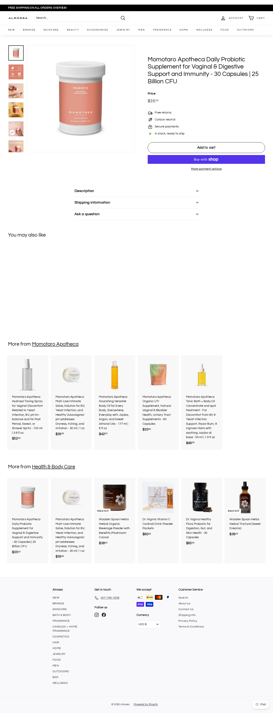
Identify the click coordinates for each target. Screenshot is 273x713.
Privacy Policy (187, 621)
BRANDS (29, 30)
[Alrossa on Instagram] (97, 615)
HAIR (56, 642)
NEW (11, 30)
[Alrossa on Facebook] (104, 615)
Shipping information (92, 202)
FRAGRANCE (162, 30)
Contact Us (186, 609)
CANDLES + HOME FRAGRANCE (65, 628)
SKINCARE (51, 30)
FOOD (224, 30)
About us (184, 603)
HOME (184, 30)
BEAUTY (73, 30)
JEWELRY (123, 30)
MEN (141, 30)
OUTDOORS (245, 30)
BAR (55, 677)
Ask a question (87, 214)
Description (84, 191)
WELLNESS (204, 30)
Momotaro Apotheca (55, 344)
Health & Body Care (53, 466)
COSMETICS (61, 636)
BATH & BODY (62, 615)
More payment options (206, 168)
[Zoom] (80, 98)
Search (183, 597)
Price (151, 93)
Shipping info (187, 615)
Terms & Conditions (191, 626)
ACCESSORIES (97, 30)
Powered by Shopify (146, 704)
